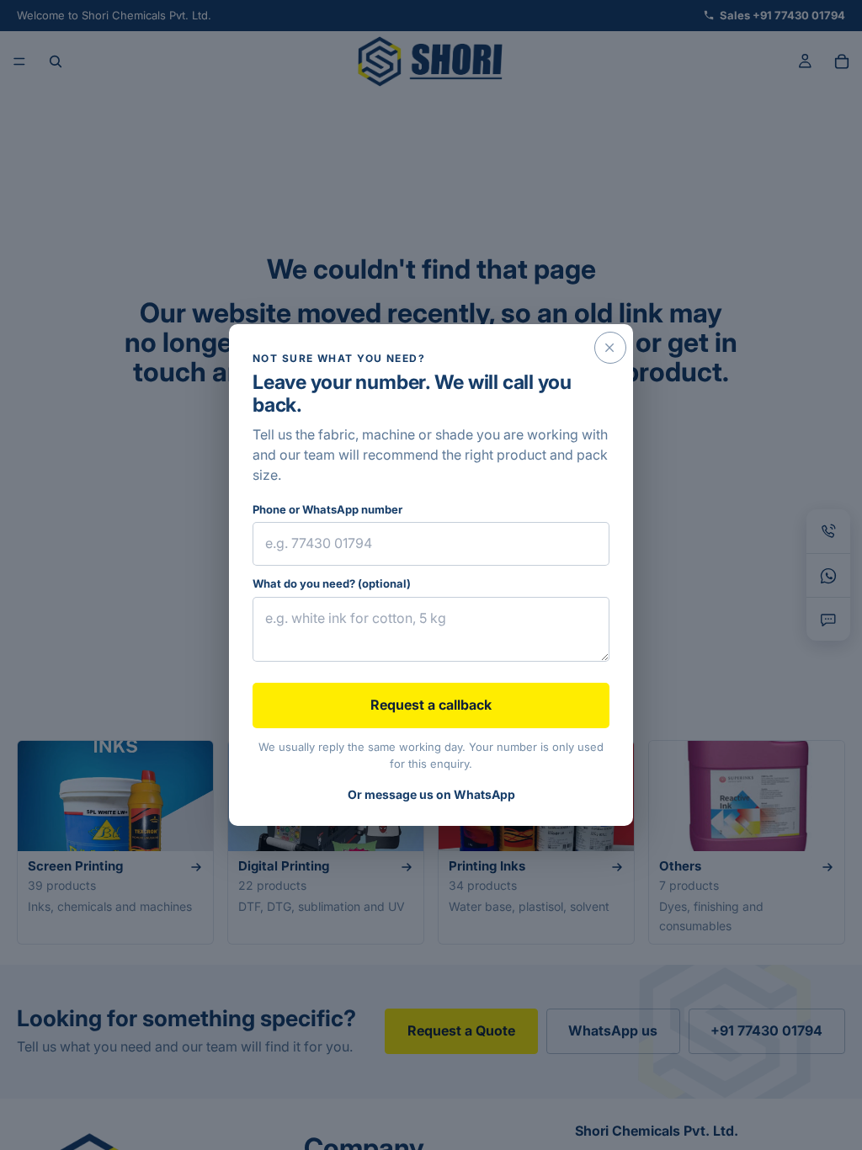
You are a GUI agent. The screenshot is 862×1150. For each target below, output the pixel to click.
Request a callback (431, 704)
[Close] (610, 347)
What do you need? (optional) (332, 583)
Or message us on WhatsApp (431, 794)
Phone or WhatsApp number (327, 509)
